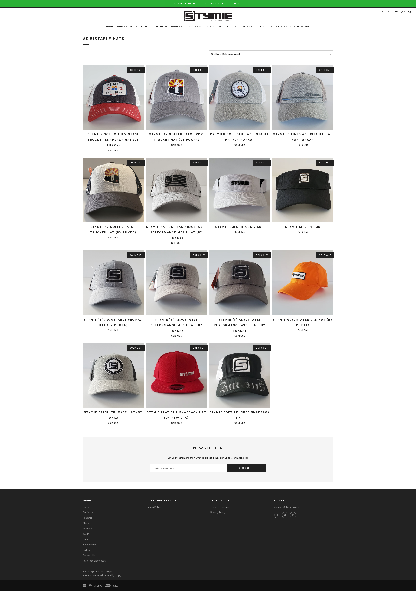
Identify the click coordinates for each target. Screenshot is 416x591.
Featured (143, 26)
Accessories (227, 26)
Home (110, 26)
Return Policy (154, 507)
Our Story (125, 26)
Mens (160, 26)
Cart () (399, 11)
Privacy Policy (217, 512)
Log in (385, 11)
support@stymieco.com (287, 507)
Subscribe (245, 468)
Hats (208, 26)
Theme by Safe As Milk (93, 575)
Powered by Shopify (112, 575)
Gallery (246, 26)
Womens (177, 26)
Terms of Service (219, 507)
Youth (193, 26)
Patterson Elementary (293, 26)
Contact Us (264, 26)
